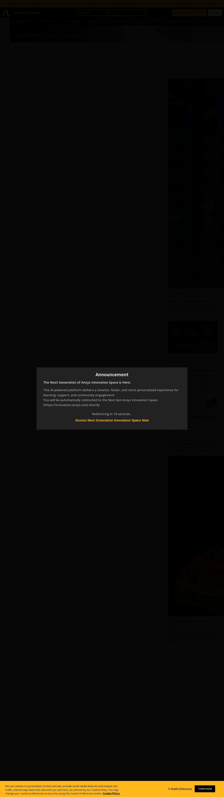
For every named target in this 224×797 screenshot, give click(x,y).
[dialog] (112, 398)
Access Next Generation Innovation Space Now (112, 420)
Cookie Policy (111, 793)
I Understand (205, 788)
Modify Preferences (181, 788)
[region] (112, 789)
